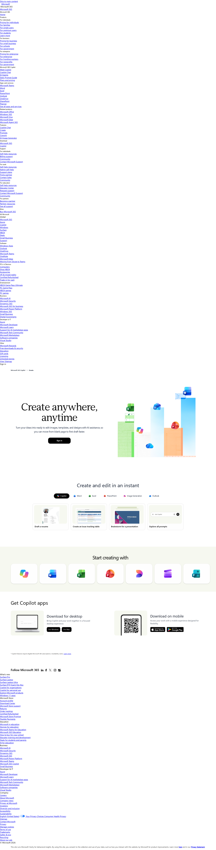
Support (3, 149)
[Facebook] (46, 670)
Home (2, 14)
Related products (6, 109)
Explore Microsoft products (11, 692)
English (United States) (9, 816)
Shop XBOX (5, 269)
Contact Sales (6, 177)
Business (3, 296)
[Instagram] (55, 670)
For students (5, 33)
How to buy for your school (12, 734)
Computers (5, 266)
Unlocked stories (7, 358)
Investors (4, 805)
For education (5, 183)
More (2, 209)
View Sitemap (6, 361)
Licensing (4, 356)
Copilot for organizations (11, 687)
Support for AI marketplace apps (14, 330)
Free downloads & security (11, 348)
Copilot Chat (5, 72)
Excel (2, 90)
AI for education (7, 742)
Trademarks (5, 832)
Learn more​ (5, 35)
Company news (6, 800)
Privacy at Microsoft (8, 803)
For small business (8, 43)
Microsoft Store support (10, 706)
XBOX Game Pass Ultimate (11, 285)
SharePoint (4, 101)
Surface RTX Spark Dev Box (11, 685)
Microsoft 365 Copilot (7, 67)
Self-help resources (8, 153)
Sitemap (3, 819)
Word (2, 88)
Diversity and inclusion (10, 808)
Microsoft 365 (5, 12)
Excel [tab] (94, 496)
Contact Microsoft (7, 821)
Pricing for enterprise (9, 54)
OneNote (4, 256)
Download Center (7, 703)
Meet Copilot (5, 69)
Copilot (3, 146)
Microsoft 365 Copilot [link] (18, 370)
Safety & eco (5, 834)
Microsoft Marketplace (9, 335)
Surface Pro (5, 677)
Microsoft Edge (6, 119)
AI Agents (4, 75)
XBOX (2, 232)
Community (5, 159)
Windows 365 (6, 114)
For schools (5, 46)
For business (4, 38)
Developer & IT (5, 320)
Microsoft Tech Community (11, 332)
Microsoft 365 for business (11, 306)
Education (4, 351)
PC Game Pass (6, 287)
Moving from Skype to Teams (12, 261)
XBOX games (5, 290)
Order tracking (6, 711)
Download (3, 141)
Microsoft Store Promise (10, 716)
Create (3, 130)
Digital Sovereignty (8, 316)
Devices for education (9, 727)
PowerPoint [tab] (111, 496)
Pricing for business (8, 40)
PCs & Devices (5, 264)
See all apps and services (11, 106)
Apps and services (7, 83)
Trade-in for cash (7, 280)
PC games (4, 293)
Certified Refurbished (9, 277)
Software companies (9, 337)
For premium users (8, 30)
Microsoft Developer (9, 324)
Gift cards (4, 353)
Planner (3, 103)
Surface (3, 230)
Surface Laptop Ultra (9, 682)
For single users (7, 27)
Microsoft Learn (7, 327)
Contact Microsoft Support (11, 161)
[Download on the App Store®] (157, 629)
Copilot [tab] (63, 496)
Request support (7, 190)
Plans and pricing (7, 80)
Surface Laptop (6, 679)
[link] (50, 516)
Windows (4, 227)
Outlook (3, 96)
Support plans (6, 172)
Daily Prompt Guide (8, 77)
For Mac (67, 629)
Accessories (5, 272)
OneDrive (4, 98)
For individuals (5, 20)
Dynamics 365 (6, 303)
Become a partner (7, 201)
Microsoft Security (8, 301)
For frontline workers (9, 59)
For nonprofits (6, 61)
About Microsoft (7, 798)
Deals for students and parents (13, 740)
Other (2, 343)
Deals (2, 235)
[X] (50, 670)
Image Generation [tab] (134, 496)
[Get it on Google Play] (175, 629)
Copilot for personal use (10, 690)
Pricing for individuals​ (9, 22)
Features (3, 125)
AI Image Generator (8, 138)
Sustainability (6, 813)
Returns (3, 708)
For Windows (53, 629)
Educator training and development (15, 737)
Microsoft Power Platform (11, 308)
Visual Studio (5, 340)
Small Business (6, 238)
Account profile (6, 700)
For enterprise (5, 51)
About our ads (6, 840)
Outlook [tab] (155, 496)
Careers (3, 795)
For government (7, 48)
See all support (6, 206)
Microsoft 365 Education (10, 732)
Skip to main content (9, 1)
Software (3, 243)
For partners (4, 199)
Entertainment (5, 283)
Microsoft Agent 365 (9, 122)
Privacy (3, 824)
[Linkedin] (42, 670)
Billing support (6, 156)
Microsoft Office (7, 111)
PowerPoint (5, 93)
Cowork (3, 135)
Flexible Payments (7, 719)
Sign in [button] (59, 441)
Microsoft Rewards (8, 345)
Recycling (4, 837)
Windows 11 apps (8, 695)
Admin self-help (7, 169)
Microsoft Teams (7, 85)
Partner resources (7, 203)
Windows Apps (6, 245)
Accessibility (5, 811)
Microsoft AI (5, 298)
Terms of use (5, 829)
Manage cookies (7, 826)
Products (3, 17)
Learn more (67, 654)
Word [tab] (79, 496)
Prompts (3, 132)
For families (5, 25)
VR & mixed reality (8, 274)
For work (3, 164)
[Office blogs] (59, 670)
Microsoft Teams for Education (13, 729)
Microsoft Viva (6, 117)
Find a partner (6, 174)
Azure (2, 222)
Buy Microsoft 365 (8, 211)
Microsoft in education (9, 724)
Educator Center (7, 188)
